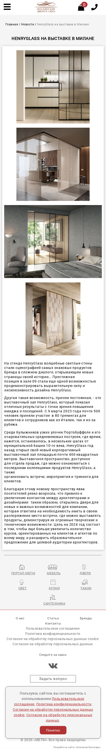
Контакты (53, 623)
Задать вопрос (53, 678)
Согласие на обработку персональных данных (53, 644)
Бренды (86, 618)
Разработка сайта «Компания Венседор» (77, 747)
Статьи (53, 618)
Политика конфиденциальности (52, 633)
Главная (11, 24)
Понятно (53, 730)
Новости (27, 24)
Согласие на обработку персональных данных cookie (53, 638)
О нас (20, 618)
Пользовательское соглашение (53, 628)
